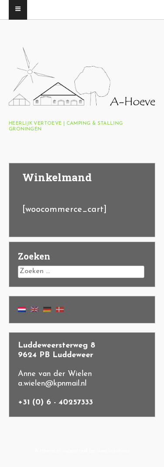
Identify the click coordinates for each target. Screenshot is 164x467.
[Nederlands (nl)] (22, 309)
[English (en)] (34, 309)
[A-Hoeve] (82, 103)
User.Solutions (113, 450)
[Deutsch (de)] (47, 309)
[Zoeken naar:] (81, 271)
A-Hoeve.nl (48, 450)
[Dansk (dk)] (60, 309)
